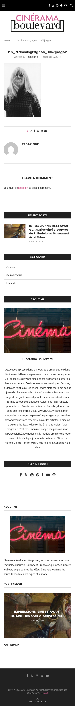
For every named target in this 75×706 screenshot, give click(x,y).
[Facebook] (49, 5)
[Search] (71, 5)
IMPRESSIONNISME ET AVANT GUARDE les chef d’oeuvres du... (37, 613)
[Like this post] (30, 130)
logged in (23, 187)
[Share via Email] (45, 130)
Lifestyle (11, 283)
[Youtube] (65, 5)
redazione (32, 56)
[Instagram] (57, 5)
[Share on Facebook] (34, 130)
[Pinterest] (61, 5)
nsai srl (44, 693)
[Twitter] (53, 5)
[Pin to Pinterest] (42, 130)
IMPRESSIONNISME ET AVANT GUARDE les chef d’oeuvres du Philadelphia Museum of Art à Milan (49, 231)
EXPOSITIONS (14, 275)
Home (7, 40)
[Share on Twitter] (38, 130)
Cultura (10, 267)
